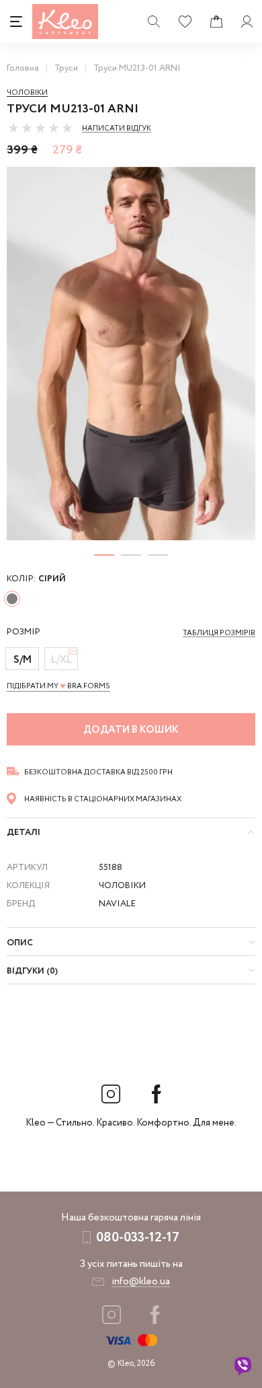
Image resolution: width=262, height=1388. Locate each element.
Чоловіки (27, 92)
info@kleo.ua (141, 1282)
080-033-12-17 (137, 1237)
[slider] (40, 128)
